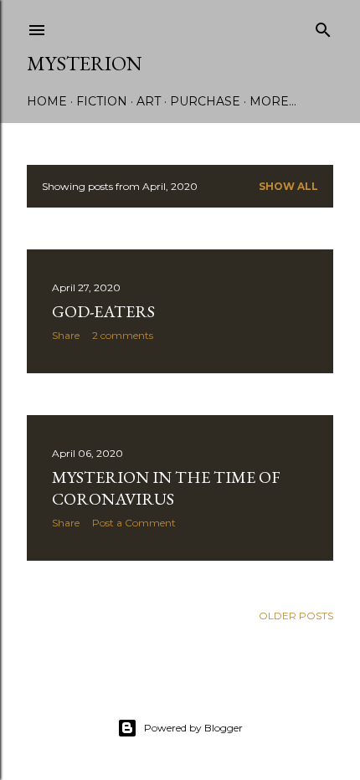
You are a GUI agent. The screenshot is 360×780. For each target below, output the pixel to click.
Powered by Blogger (193, 727)
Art (148, 101)
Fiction (101, 101)
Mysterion (84, 63)
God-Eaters (103, 311)
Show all (288, 186)
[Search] (323, 26)
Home (47, 101)
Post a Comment (134, 522)
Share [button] (66, 335)
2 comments (122, 335)
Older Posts (296, 615)
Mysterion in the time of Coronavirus (166, 488)
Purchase (205, 101)
